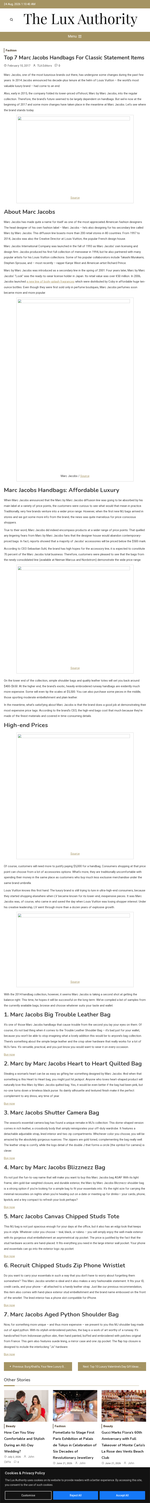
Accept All (122, 1495)
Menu (73, 36)
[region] (75, 1485)
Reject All (76, 1495)
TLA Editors (44, 65)
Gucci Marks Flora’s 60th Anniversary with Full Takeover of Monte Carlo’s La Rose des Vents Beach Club (123, 1445)
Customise (28, 1495)
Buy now (9, 1054)
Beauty (10, 1426)
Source (75, 198)
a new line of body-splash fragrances (50, 281)
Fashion (11, 50)
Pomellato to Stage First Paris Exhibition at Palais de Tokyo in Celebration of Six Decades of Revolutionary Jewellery (74, 1445)
